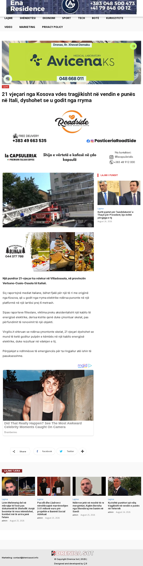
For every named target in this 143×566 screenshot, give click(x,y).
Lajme (5, 86)
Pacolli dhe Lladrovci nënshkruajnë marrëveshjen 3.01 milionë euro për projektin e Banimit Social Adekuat (52, 508)
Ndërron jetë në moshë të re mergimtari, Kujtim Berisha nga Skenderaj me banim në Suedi (88, 507)
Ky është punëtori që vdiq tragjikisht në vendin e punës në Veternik (123, 505)
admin (4, 520)
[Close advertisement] (139, 13)
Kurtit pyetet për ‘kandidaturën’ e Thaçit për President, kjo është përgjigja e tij (116, 215)
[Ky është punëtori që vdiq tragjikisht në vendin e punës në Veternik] (124, 486)
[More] (82, 451)
